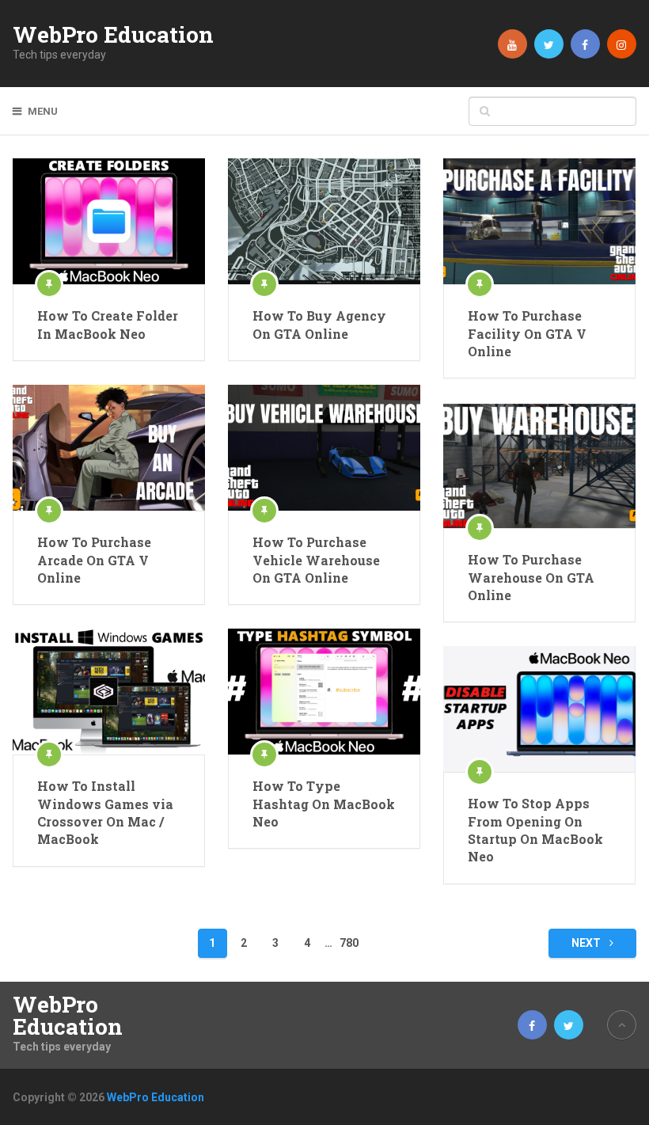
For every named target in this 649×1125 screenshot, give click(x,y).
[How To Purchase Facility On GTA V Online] (539, 221)
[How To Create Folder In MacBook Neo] (108, 221)
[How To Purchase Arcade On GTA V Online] (108, 448)
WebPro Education (113, 35)
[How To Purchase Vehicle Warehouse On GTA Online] (323, 448)
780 (349, 943)
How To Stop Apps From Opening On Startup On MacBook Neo (535, 830)
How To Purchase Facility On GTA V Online (527, 333)
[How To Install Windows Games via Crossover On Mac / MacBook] (108, 691)
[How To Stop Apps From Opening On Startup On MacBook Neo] (539, 709)
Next (587, 943)
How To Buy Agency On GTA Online (319, 324)
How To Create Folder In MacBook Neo (107, 324)
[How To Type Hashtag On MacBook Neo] (323, 691)
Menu (43, 111)
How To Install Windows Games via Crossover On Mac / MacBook (105, 812)
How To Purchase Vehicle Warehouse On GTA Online (316, 560)
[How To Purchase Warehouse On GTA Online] (539, 465)
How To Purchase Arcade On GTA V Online (94, 560)
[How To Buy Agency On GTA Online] (323, 221)
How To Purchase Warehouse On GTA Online (531, 577)
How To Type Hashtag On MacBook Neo (323, 803)
